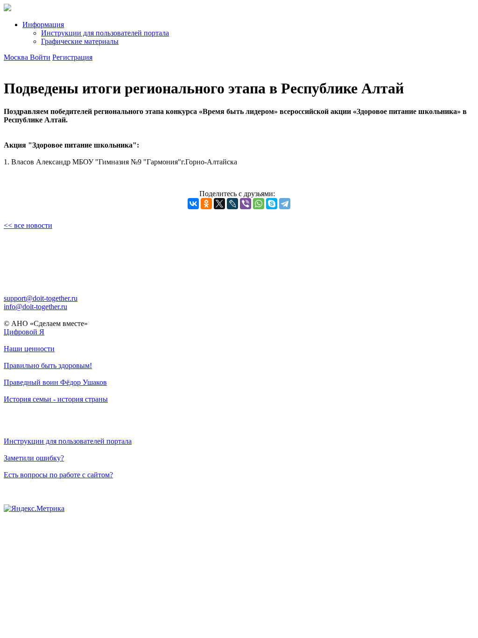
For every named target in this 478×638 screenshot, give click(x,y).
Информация (43, 24)
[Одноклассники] (206, 203)
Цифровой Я (24, 332)
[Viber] (245, 203)
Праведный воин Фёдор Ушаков (55, 382)
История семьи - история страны (56, 399)
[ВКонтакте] (193, 203)
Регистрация (72, 57)
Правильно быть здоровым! (48, 365)
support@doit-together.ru (40, 298)
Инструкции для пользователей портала (105, 33)
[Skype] (271, 203)
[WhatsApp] (258, 203)
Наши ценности (29, 349)
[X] (219, 203)
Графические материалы (80, 41)
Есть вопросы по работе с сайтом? (58, 475)
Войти (40, 57)
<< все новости (28, 225)
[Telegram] (284, 203)
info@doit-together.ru (35, 307)
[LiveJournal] (232, 203)
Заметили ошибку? (34, 458)
